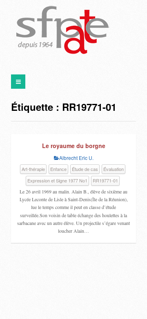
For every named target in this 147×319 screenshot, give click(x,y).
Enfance (58, 169)
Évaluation (113, 169)
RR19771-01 (105, 180)
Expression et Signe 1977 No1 (57, 180)
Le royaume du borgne (73, 146)
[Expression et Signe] (63, 30)
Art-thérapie (33, 169)
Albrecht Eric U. (76, 157)
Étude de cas (85, 169)
